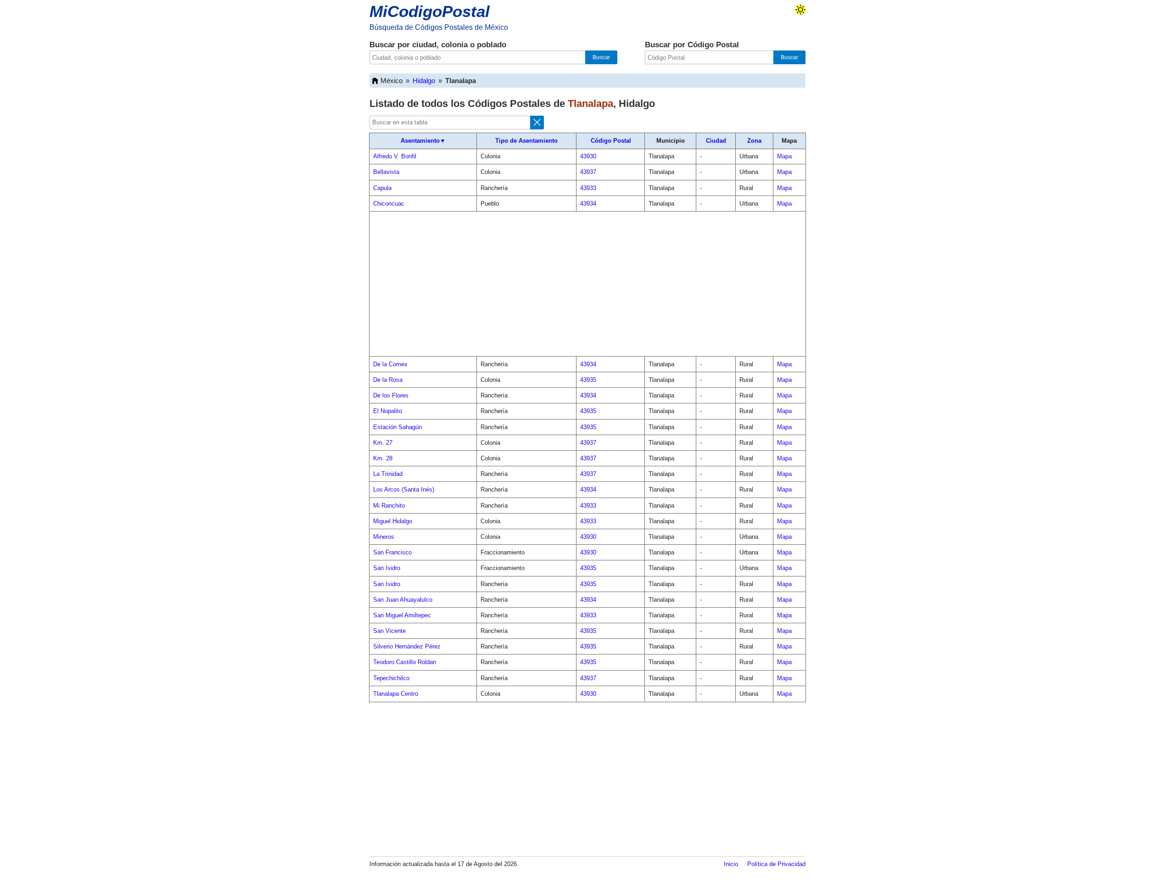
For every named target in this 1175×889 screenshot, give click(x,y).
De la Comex (390, 364)
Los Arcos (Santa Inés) (403, 489)
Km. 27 (382, 442)
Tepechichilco (391, 678)
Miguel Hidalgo (392, 521)
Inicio (731, 864)
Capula (382, 188)
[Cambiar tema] (800, 10)
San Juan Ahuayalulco (402, 599)
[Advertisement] (587, 284)
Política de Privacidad (776, 864)
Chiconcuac (388, 203)
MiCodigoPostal (429, 11)
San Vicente (389, 630)
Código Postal (611, 140)
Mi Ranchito (389, 505)
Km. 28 (382, 458)
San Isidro (386, 568)
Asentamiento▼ (423, 140)
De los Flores (390, 395)
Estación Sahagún (397, 427)
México (391, 80)
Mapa (784, 156)
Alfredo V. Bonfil (394, 156)
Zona (754, 140)
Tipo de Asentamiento (526, 140)
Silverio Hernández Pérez (407, 646)
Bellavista (386, 171)
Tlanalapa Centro (395, 693)
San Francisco (392, 552)
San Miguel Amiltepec (402, 615)
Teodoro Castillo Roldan (404, 662)
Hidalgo (424, 80)
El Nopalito (387, 411)
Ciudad (716, 140)
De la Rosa (388, 379)
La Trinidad (388, 473)
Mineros (383, 536)
